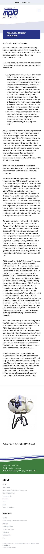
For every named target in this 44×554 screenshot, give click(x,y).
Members (5, 523)
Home (4, 484)
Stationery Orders (8, 526)
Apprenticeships (7, 496)
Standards (6, 499)
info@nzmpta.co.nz (14, 468)
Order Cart (6, 532)
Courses (5, 517)
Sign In (5, 538)
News (4, 504)
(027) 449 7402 (13, 465)
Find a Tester (6, 487)
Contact (5, 502)
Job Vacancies (7, 535)
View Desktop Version (9, 547)
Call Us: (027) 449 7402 (22, 2)
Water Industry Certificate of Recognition (15, 490)
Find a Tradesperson (9, 493)
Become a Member (8, 529)
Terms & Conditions (8, 507)
